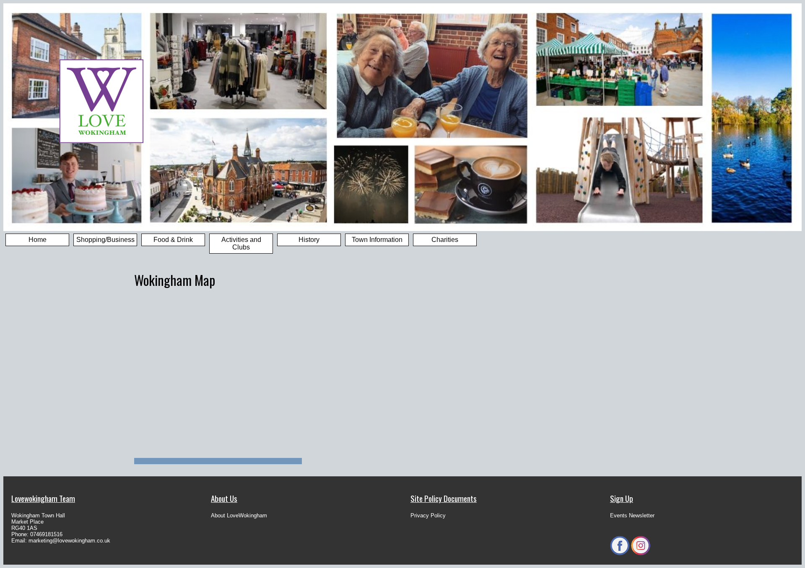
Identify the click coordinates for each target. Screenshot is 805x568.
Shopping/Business (105, 239)
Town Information (377, 239)
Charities (444, 239)
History (309, 239)
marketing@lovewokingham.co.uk (69, 540)
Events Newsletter (632, 515)
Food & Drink (173, 239)
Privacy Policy (428, 515)
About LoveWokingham (239, 515)
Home (38, 239)
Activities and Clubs (241, 243)
